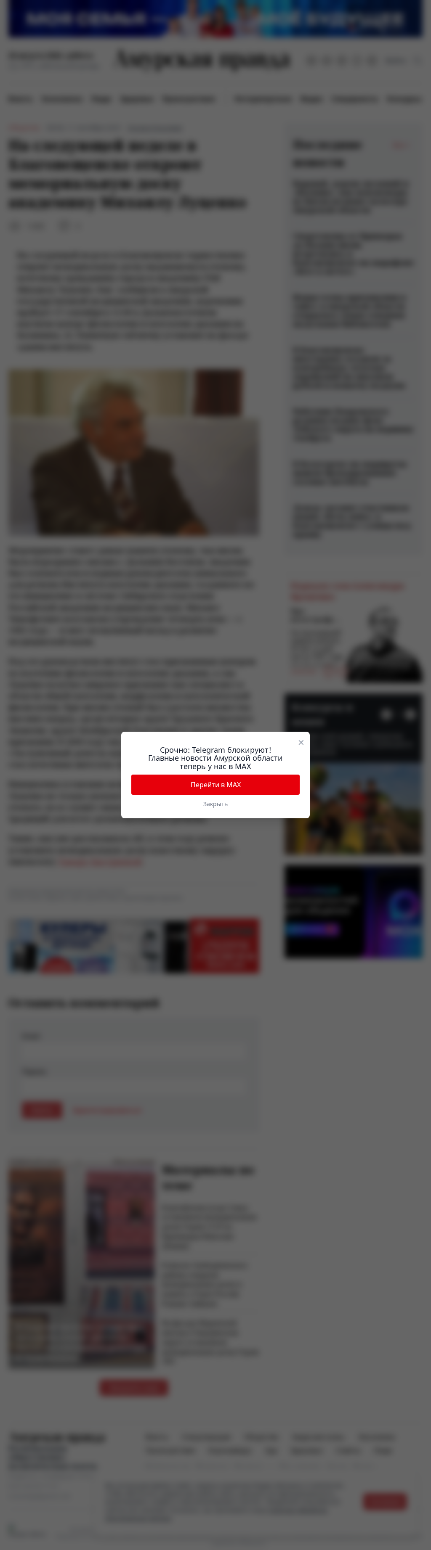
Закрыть (215, 804)
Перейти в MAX (216, 784)
